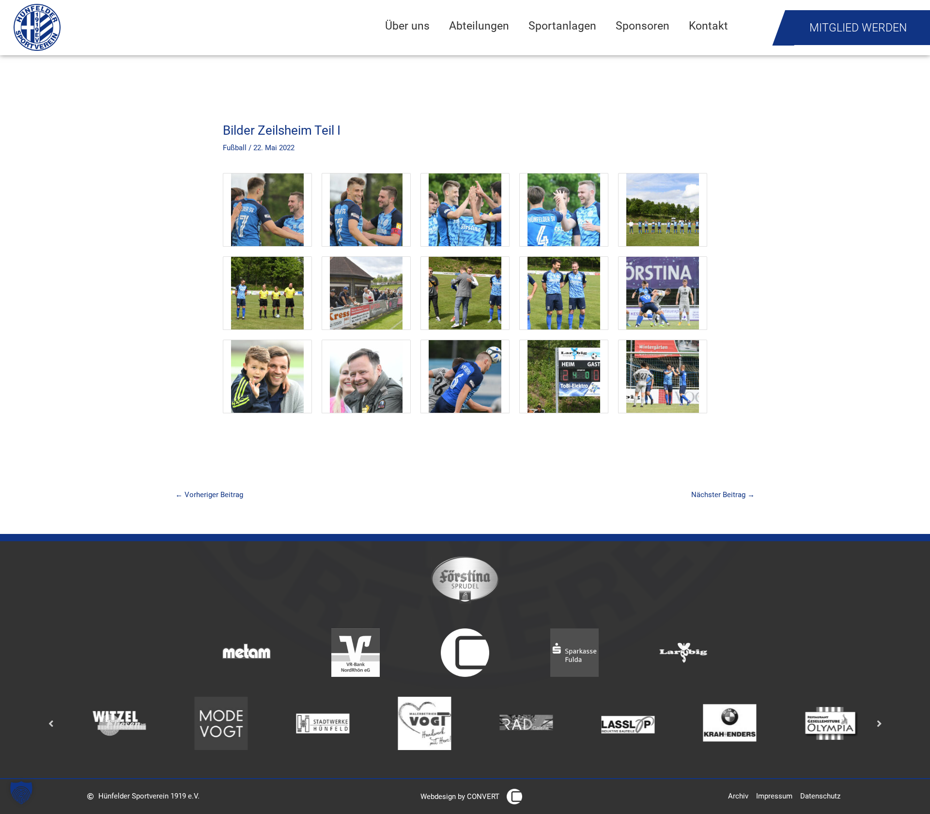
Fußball (235, 147)
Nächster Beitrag (723, 494)
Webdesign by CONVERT (459, 796)
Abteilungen (479, 25)
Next (879, 724)
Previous (51, 724)
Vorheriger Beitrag (209, 494)
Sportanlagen (562, 25)
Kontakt (708, 25)
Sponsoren (642, 25)
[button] (21, 792)
